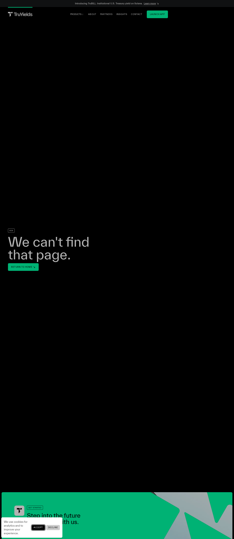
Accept (38, 527)
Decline (53, 527)
